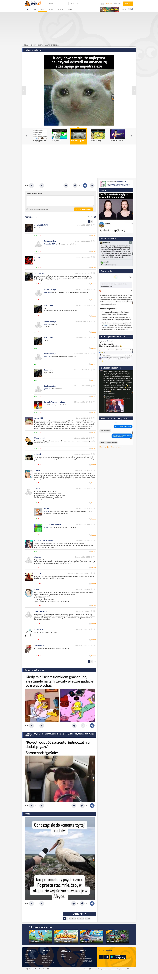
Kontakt (82, 953)
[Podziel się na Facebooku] (85, 185)
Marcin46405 (39, 438)
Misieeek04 (39, 645)
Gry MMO (46, 950)
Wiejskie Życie (46, 956)
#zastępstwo (124, 185)
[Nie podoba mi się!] (44, 185)
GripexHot (38, 454)
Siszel (36, 589)
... (92, 918)
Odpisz (93, 235)
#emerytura (116, 185)
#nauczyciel (119, 184)
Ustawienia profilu (65, 959)
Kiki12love (39, 273)
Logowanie (63, 956)
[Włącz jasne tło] (129, 9)
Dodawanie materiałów (66, 958)
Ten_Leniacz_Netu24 (52, 525)
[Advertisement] (79, 162)
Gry (34, 9)
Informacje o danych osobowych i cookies (86, 961)
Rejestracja (63, 954)
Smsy (26, 956)
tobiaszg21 (38, 573)
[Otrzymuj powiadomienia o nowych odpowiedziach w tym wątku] (94, 225)
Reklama (82, 954)
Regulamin (83, 956)
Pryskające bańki (29, 960)
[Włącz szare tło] (131, 9)
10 (89, 918)
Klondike (44, 958)
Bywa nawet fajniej (34, 670)
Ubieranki (71, 9)
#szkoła (112, 184)
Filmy (51, 9)
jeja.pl (26, 45)
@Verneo (47, 511)
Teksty (26, 954)
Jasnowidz (39, 629)
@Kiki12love (48, 292)
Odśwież (90, 217)
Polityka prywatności (86, 958)
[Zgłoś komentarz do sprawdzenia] (92, 225)
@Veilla (46, 527)
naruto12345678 (41, 225)
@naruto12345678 (50, 244)
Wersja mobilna (29, 953)
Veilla (46, 508)
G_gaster (38, 257)
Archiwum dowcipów (30, 958)
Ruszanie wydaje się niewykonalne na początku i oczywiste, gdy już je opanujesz (59, 734)
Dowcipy (60, 9)
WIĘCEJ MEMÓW (79, 914)
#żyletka (109, 185)
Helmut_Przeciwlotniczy (54, 402)
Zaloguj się (108, 4)
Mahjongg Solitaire (30, 962)
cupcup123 (38, 418)
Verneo (37, 488)
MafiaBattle (45, 954)
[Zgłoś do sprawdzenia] (92, 185)
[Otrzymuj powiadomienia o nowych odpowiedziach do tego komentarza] (94, 241)
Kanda (37, 470)
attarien (37, 557)
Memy (42, 9)
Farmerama (45, 953)
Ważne (28, 813)
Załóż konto (117, 4)
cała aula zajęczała (51, 45)
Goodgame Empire (47, 960)
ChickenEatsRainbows (43, 541)
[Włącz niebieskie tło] (132, 9)
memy (33, 45)
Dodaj (128, 4)
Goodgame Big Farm (48, 962)
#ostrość (126, 184)
